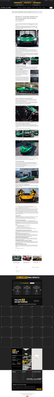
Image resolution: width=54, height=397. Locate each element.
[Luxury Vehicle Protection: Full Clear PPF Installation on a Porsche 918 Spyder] (16, 258)
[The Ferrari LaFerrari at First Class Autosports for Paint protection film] (27, 258)
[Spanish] (50, 7)
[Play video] (27, 88)
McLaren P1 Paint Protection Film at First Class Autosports (37, 262)
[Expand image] (27, 38)
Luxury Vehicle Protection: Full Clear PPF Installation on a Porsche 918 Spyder (17, 262)
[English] (51, 7)
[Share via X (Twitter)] (17, 250)
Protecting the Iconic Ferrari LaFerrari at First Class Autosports (26, 262)
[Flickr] (46, 0)
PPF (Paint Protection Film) (18, 248)
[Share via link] (18, 250)
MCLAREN (22, 248)
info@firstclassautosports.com (15, 360)
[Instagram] (45, 0)
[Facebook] (47, 0)
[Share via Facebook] (15, 250)
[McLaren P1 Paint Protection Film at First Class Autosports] (37, 258)
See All (41, 254)
